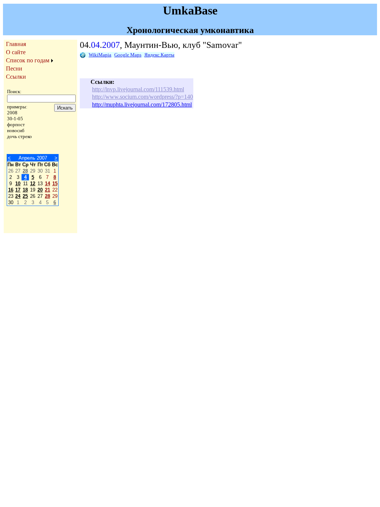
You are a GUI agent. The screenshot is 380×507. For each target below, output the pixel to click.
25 (25, 196)
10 (17, 183)
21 (47, 190)
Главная (16, 44)
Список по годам (27, 60)
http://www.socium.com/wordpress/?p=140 (142, 97)
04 (95, 45)
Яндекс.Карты (159, 55)
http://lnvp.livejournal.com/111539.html (138, 89)
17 (17, 190)
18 (25, 190)
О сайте (16, 52)
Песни (14, 68)
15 (55, 183)
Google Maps (127, 55)
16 (10, 190)
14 (47, 183)
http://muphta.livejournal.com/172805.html (142, 104)
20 (40, 190)
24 (17, 196)
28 (25, 171)
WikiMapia (100, 55)
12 (32, 183)
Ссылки (16, 76)
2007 (111, 45)
